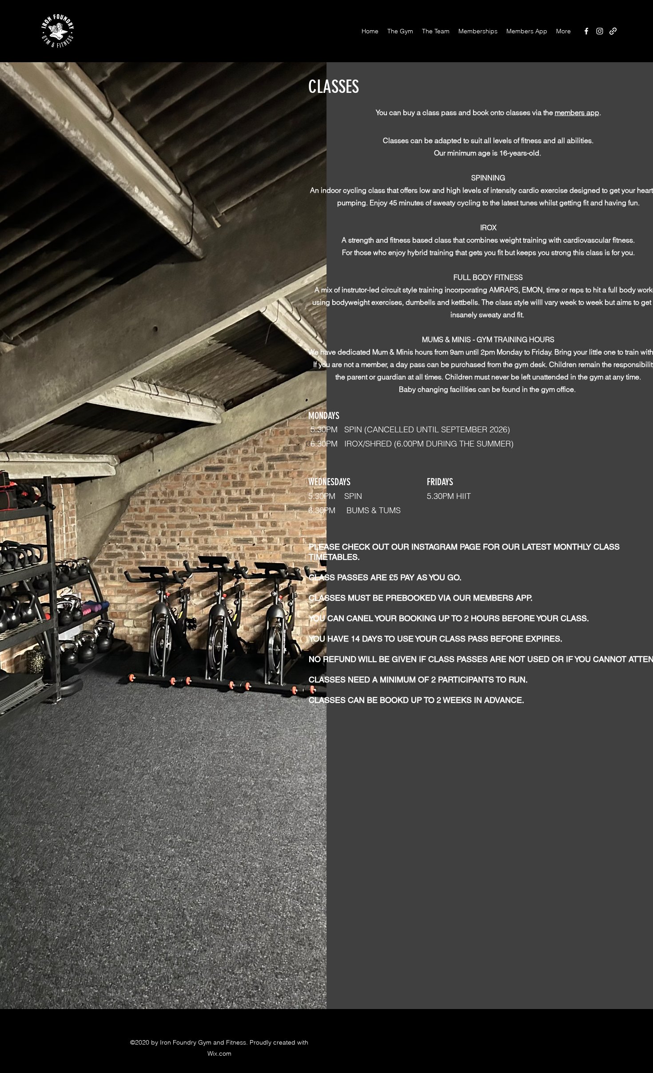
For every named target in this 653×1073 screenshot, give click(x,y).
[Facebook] (586, 31)
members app (577, 112)
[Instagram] (599, 31)
